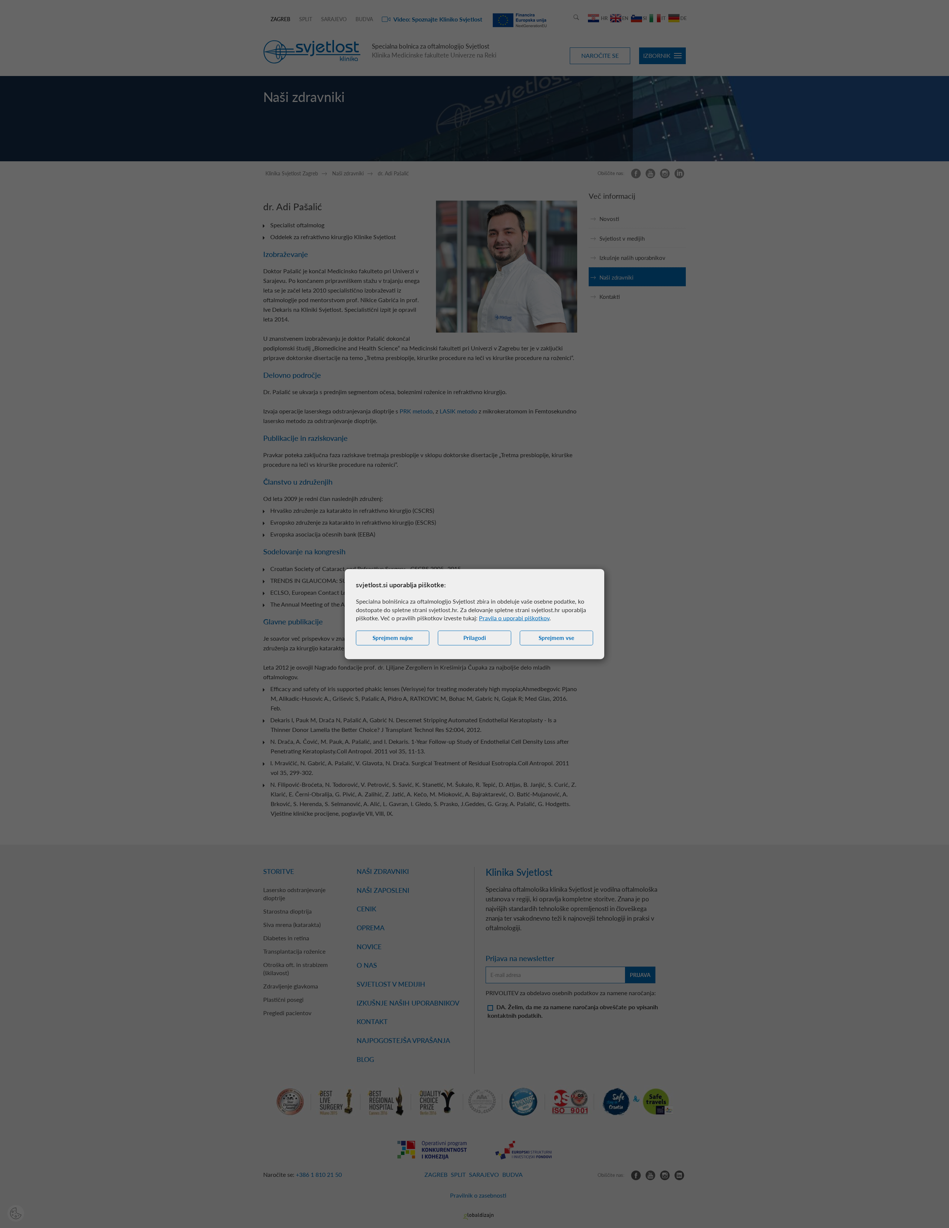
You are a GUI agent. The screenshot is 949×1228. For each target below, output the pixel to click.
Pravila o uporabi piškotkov (514, 617)
